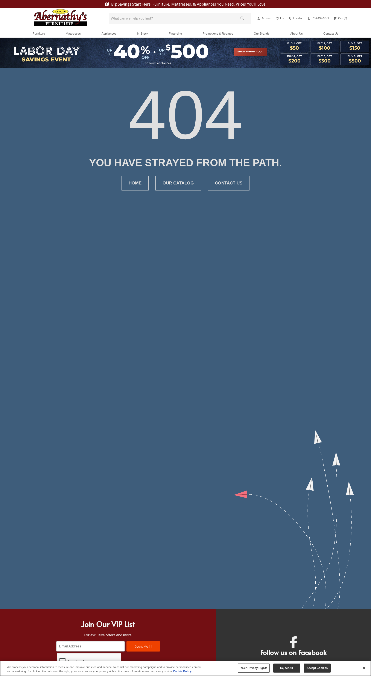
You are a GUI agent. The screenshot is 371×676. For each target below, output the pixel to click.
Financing (175, 33)
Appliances (109, 33)
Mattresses (73, 33)
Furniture (39, 33)
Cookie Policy (182, 671)
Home (135, 183)
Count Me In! (143, 646)
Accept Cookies (317, 668)
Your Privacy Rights (253, 668)
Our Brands (261, 33)
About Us (296, 33)
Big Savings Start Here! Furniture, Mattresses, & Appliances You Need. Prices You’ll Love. (188, 4)
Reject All (286, 668)
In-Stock (142, 33)
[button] (258, 18)
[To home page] (60, 18)
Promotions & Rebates (218, 33)
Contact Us (330, 33)
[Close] (364, 668)
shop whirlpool (250, 52)
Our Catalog (178, 183)
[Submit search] (242, 18)
